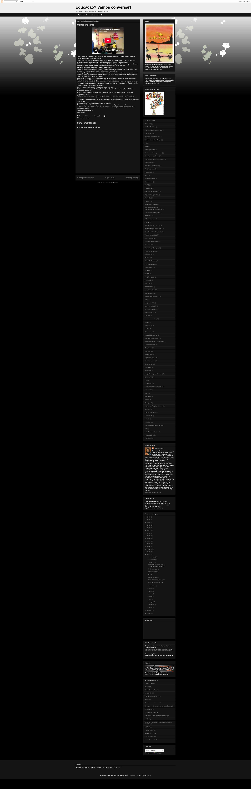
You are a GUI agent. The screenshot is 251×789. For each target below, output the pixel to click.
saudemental (149, 415)
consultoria (148, 325)
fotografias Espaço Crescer (153, 374)
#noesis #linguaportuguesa (153, 228)
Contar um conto (153, 577)
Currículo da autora (97, 15)
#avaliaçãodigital (150, 149)
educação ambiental (151, 335)
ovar (146, 393)
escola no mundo (150, 344)
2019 (149, 536)
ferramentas (148, 364)
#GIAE (147, 185)
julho (150, 591)
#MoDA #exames (150, 219)
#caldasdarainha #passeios (153, 153)
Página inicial (82, 15)
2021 (149, 530)
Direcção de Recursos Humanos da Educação (159, 706)
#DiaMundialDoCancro (152, 165)
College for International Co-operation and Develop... (157, 565)
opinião (147, 390)
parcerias (148, 396)
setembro (152, 586)
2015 (149, 546)
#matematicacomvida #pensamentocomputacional (153, 208)
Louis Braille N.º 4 (153, 571)
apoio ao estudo (150, 306)
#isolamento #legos (151, 204)
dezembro (152, 557)
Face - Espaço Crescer (152, 690)
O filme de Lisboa (153, 569)
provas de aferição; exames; (153, 406)
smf (146, 428)
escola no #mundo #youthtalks (154, 341)
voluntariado (148, 435)
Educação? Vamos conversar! (103, 7)
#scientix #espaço (150, 251)
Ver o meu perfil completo (153, 492)
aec (146, 299)
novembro (152, 559)
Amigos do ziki (149, 693)
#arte (146, 146)
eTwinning (148, 719)
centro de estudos (150, 319)
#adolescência (149, 133)
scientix (147, 419)
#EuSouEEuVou (150, 178)
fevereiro (152, 604)
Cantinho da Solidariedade (156, 580)
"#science (148, 124)
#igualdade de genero (151, 191)
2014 (149, 549)
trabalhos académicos (151, 432)
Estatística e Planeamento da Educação (157, 715)
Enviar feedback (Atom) (111, 183)
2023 (149, 525)
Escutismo (148, 348)
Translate (159, 753)
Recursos (148, 699)
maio (150, 596)
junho (150, 594)
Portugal (147, 403)
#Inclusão (148, 198)
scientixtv (148, 422)
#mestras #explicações (152, 212)
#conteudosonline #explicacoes (154, 159)
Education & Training (151, 712)
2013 (149, 552)
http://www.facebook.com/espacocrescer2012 (159, 650)
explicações (148, 354)
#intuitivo (147, 201)
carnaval (147, 315)
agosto (151, 588)
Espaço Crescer (150, 683)
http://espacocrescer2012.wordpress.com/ (158, 649)
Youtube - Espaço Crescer (153, 696)
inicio (146, 380)
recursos (147, 409)
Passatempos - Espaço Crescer (154, 703)
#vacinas (147, 283)
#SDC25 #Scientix (150, 261)
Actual (150, 574)
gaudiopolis (148, 377)
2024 (149, 522)
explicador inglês (150, 357)
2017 (149, 541)
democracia (148, 332)
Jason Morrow (131, 775)
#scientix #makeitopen (152, 248)
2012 (149, 554)
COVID (147, 328)
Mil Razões (148, 727)
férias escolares (150, 361)
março (151, 602)
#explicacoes (149, 182)
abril (150, 599)
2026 (149, 517)
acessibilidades (149, 290)
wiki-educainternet (150, 736)
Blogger (149, 775)
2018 (149, 538)
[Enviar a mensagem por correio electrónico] (104, 116)
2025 (149, 520)
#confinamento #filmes (152, 156)
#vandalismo (149, 286)
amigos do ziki (149, 303)
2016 (149, 544)
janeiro (151, 607)
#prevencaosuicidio (151, 235)
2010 (149, 613)
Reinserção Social (150, 733)
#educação (148, 172)
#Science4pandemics (151, 241)
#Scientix (147, 245)
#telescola (148, 280)
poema (147, 399)
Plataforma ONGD (150, 730)
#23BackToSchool (150, 127)
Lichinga (147, 383)
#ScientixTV (148, 254)
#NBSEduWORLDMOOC (152, 225)
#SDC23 (147, 257)
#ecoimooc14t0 (149, 169)
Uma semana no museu (155, 582)
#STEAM (147, 270)
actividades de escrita (151, 296)
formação (148, 370)
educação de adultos (151, 338)
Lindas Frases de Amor (152, 740)
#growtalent (148, 188)
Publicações (148, 686)
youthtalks (148, 438)
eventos (147, 351)
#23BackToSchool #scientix (153, 130)
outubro (151, 562)
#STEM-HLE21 (149, 277)
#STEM (147, 274)
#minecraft (148, 215)
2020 (149, 533)
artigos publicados (150, 309)
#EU (146, 175)
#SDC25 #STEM (150, 264)
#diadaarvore (149, 162)
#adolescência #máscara (152, 136)
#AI (146, 143)
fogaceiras (148, 367)
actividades (86, 118)
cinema (147, 322)
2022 (149, 528)
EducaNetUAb (149, 709)
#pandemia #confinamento (153, 232)
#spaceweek (149, 267)
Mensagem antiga (132, 178)
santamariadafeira (150, 412)
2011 (148, 610)
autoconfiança (149, 312)
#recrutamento (149, 238)
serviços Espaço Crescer (152, 425)
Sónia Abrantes (159, 448)
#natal (147, 222)
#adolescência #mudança (153, 140)
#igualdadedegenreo (151, 195)
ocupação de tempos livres (153, 386)
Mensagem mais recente (85, 178)
